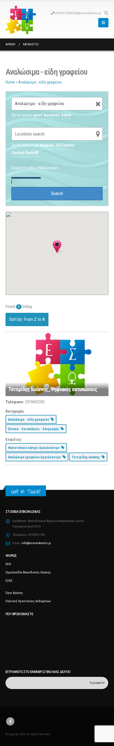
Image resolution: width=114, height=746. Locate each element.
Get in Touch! (25, 491)
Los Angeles (43, 145)
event (66, 115)
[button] (106, 13)
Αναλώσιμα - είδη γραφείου (40, 82)
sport (37, 115)
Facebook (10, 721)
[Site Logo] (21, 20)
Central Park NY (25, 152)
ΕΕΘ (8, 564)
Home (10, 82)
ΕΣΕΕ (9, 581)
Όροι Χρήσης (14, 593)
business (51, 115)
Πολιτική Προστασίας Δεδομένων (28, 601)
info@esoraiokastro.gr (86, 13)
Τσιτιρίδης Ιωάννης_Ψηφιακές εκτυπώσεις (52, 389)
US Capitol (65, 145)
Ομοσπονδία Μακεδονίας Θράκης (28, 572)
